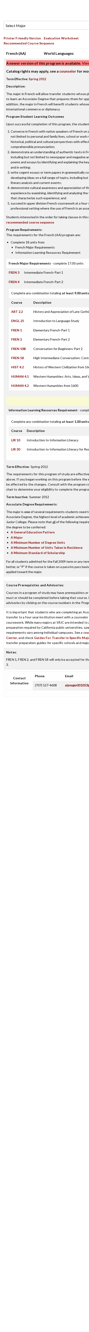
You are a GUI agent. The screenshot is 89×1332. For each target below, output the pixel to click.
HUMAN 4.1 (20, 376)
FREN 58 (17, 358)
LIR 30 (15, 449)
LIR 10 (15, 440)
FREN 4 (14, 282)
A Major (17, 537)
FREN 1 (16, 330)
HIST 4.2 (17, 367)
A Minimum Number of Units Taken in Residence (47, 547)
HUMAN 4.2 (20, 386)
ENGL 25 (17, 321)
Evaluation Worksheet (61, 38)
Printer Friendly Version (22, 38)
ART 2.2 (17, 312)
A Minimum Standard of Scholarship (38, 553)
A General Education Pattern (33, 532)
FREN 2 (16, 339)
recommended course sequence (30, 222)
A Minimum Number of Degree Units (38, 542)
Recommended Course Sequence (29, 43)
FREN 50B (18, 349)
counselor (67, 71)
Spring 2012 (37, 79)
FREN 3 (14, 272)
